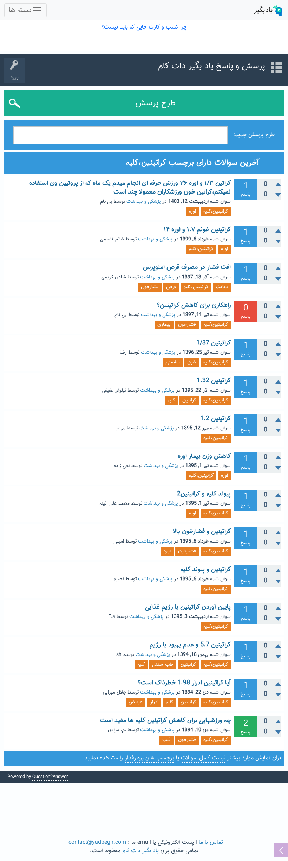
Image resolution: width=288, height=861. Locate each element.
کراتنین (189, 400)
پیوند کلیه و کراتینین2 (204, 494)
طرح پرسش (155, 103)
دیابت (222, 287)
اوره (192, 211)
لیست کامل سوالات (203, 758)
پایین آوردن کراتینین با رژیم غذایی (188, 607)
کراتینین (188, 665)
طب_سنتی (162, 665)
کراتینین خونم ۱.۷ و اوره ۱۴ (197, 230)
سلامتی (172, 362)
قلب (166, 740)
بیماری (164, 325)
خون (191, 362)
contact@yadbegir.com (97, 842)
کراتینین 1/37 (213, 343)
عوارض (136, 702)
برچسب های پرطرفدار (149, 758)
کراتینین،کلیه (215, 211)
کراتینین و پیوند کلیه (206, 570)
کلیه (171, 400)
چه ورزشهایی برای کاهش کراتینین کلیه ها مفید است (165, 721)
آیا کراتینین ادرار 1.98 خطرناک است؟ (184, 683)
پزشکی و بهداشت (143, 201)
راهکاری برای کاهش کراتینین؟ (194, 305)
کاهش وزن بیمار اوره (204, 456)
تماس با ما (211, 842)
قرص (171, 287)
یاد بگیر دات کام (140, 851)
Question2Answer (50, 776)
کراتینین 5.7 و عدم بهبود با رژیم (190, 645)
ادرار (154, 702)
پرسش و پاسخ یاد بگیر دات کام (211, 66)
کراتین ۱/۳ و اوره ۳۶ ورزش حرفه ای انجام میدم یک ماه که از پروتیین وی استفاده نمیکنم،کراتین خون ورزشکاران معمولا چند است (130, 187)
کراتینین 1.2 (215, 419)
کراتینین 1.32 (214, 381)
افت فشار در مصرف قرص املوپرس (187, 267)
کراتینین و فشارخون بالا (202, 532)
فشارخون (150, 287)
